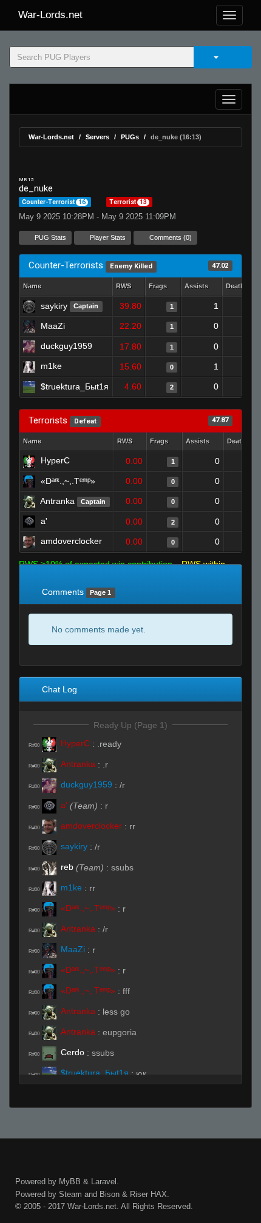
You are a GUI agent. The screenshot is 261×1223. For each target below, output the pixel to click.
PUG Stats (49, 237)
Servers (97, 137)
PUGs (130, 137)
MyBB (70, 1181)
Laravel (104, 1181)
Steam (70, 1194)
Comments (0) (169, 237)
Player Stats (107, 237)
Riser (139, 1194)
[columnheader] (128, 286)
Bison (110, 1194)
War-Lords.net (50, 15)
